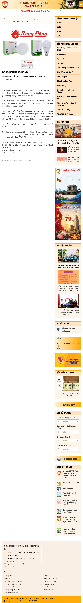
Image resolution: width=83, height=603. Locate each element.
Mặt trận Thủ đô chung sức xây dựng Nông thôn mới (70, 520)
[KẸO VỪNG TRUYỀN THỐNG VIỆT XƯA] (68, 383)
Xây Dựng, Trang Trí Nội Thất (67, 49)
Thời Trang (61, 85)
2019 (59, 22)
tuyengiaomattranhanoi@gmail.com (19, 564)
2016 (59, 36)
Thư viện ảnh (47, 587)
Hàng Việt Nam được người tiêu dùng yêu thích (70, 531)
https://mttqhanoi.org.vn (15, 567)
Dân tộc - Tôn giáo (49, 581)
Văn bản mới (68, 488)
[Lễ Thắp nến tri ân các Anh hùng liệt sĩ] (62, 150)
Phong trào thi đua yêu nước (15, 581)
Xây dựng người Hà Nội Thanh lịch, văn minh (70, 503)
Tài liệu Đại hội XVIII (71, 483)
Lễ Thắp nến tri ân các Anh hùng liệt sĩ (73, 150)
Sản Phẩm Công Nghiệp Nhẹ (67, 98)
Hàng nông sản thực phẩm (68, 68)
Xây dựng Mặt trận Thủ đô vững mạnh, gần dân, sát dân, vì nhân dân (73, 159)
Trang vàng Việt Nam (12, 590)
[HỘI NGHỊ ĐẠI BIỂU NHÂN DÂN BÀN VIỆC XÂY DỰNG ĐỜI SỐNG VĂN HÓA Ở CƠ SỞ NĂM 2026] (68, 277)
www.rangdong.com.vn (11, 150)
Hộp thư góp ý (48, 590)
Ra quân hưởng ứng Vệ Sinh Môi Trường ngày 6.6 (68, 266)
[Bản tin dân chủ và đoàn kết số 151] (68, 222)
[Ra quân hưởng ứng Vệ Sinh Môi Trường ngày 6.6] (68, 256)
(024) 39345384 (20, 558)
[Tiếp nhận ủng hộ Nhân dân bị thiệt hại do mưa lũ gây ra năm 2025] (68, 301)
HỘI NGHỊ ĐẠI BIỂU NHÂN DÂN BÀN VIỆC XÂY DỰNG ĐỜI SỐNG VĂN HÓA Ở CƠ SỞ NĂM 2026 (68, 288)
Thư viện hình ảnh (64, 245)
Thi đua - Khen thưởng (13, 584)
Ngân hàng (61, 59)
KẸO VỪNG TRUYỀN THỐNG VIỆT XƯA (68, 394)
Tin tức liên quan (48, 584)
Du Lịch (60, 63)
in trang (28, 160)
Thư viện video (63, 121)
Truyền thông (62, 54)
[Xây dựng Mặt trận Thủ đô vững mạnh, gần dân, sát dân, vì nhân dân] (62, 159)
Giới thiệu (46, 576)
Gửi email (19, 160)
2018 (59, 27)
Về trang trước (8, 160)
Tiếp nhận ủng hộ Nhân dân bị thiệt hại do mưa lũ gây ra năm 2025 (68, 312)
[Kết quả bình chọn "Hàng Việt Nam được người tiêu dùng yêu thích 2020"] (68, 360)
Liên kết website (64, 412)
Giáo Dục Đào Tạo (64, 81)
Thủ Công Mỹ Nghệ (65, 72)
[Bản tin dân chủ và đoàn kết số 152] (68, 186)
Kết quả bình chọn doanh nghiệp (27, 19)
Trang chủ (10, 19)
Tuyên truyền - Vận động (51, 578)
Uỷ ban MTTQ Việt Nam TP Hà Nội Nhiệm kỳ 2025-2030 (70, 474)
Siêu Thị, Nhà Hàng (65, 114)
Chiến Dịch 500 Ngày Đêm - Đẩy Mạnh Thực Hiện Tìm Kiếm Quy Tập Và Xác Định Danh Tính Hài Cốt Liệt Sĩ (68, 142)
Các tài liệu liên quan (12, 592)
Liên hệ (7, 578)
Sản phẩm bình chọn (65, 372)
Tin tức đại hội (63, 323)
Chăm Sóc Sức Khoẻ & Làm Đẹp (66, 104)
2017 (59, 31)
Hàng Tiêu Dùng (63, 110)
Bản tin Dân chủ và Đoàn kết (71, 494)
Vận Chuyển (62, 77)
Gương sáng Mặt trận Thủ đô (70, 511)
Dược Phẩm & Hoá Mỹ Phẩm (66, 91)
